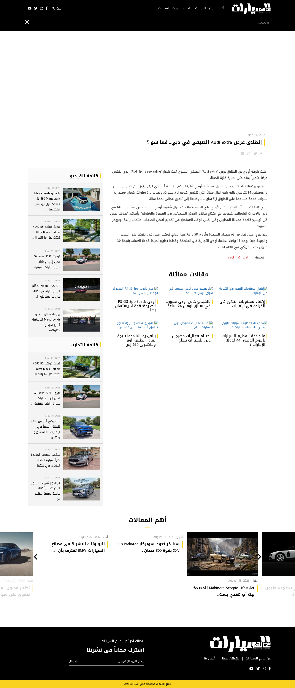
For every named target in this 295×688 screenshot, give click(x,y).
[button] (259, 557)
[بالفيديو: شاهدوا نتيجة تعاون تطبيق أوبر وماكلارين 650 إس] (134, 325)
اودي (230, 257)
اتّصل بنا (210, 658)
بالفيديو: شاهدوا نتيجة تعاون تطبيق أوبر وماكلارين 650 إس (136, 340)
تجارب (186, 8)
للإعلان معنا (230, 658)
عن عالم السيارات (258, 658)
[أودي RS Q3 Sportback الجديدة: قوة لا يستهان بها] (134, 291)
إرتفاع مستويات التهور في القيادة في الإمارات (242, 304)
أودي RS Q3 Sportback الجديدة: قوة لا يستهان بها (135, 306)
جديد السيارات (204, 8)
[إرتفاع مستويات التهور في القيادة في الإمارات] (243, 291)
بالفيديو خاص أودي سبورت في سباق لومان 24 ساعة (188, 304)
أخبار (221, 8)
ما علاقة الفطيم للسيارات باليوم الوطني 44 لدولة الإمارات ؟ (243, 340)
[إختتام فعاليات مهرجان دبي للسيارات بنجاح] (188, 325)
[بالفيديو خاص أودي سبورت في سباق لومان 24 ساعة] (188, 291)
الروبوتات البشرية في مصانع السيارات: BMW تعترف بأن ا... (78, 547)
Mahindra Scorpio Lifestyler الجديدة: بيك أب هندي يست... (223, 591)
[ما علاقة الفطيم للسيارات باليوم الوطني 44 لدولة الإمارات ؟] (243, 325)
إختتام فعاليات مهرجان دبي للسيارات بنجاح (191, 338)
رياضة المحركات (168, 8)
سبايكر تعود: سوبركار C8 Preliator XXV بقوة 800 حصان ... (148, 547)
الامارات (243, 257)
